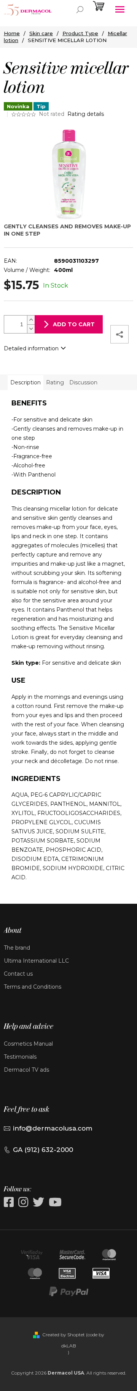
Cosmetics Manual (28, 1043)
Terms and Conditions (32, 986)
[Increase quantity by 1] (31, 320)
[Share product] (119, 334)
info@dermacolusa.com (52, 1128)
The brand (17, 947)
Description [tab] (25, 382)
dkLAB (68, 1346)
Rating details (85, 114)
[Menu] (119, 9)
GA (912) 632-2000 (43, 1149)
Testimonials (20, 1056)
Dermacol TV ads (26, 1069)
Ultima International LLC (36, 960)
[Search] (80, 9)
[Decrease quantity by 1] (31, 328)
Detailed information (31, 348)
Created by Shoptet (63, 1334)
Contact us (18, 973)
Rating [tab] (55, 382)
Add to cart (74, 324)
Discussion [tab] (83, 382)
